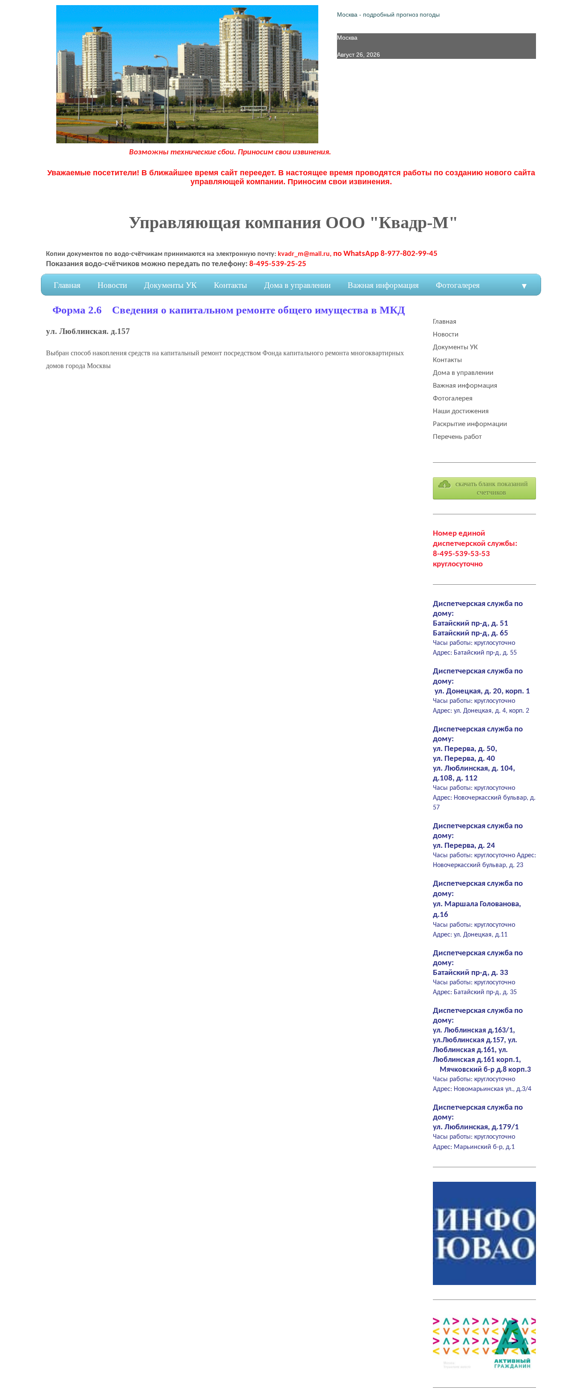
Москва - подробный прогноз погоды (388, 14)
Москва (347, 37)
